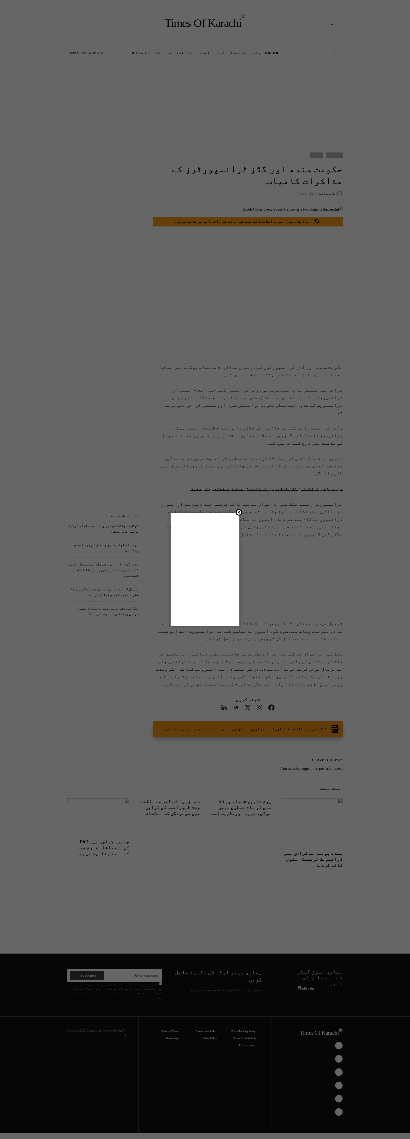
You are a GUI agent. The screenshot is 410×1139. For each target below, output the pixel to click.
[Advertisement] (215, 1123)
